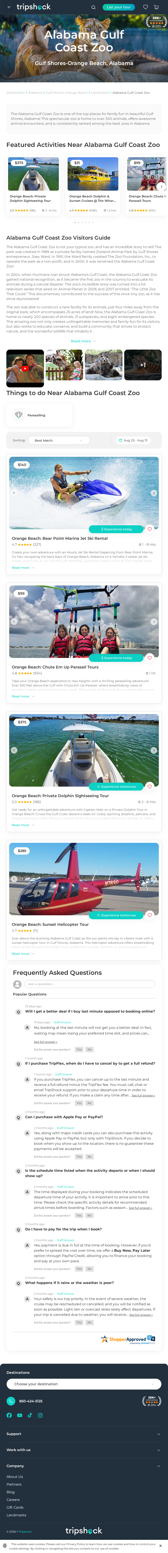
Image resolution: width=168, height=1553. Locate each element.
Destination (15, 93)
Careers (13, 1500)
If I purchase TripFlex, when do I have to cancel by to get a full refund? (90, 1063)
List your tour (119, 7)
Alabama (35, 93)
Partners (14, 1484)
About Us (15, 1477)
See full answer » (45, 1042)
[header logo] (34, 7)
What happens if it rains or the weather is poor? (69, 1283)
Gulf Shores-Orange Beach (67, 93)
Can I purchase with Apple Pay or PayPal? (64, 1117)
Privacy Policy (75, 1544)
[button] (79, 1049)
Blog (11, 1492)
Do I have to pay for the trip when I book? (63, 1229)
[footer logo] (84, 1531)
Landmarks (100, 93)
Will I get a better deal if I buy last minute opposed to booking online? (90, 1011)
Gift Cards (15, 1507)
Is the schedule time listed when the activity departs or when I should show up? (90, 1173)
